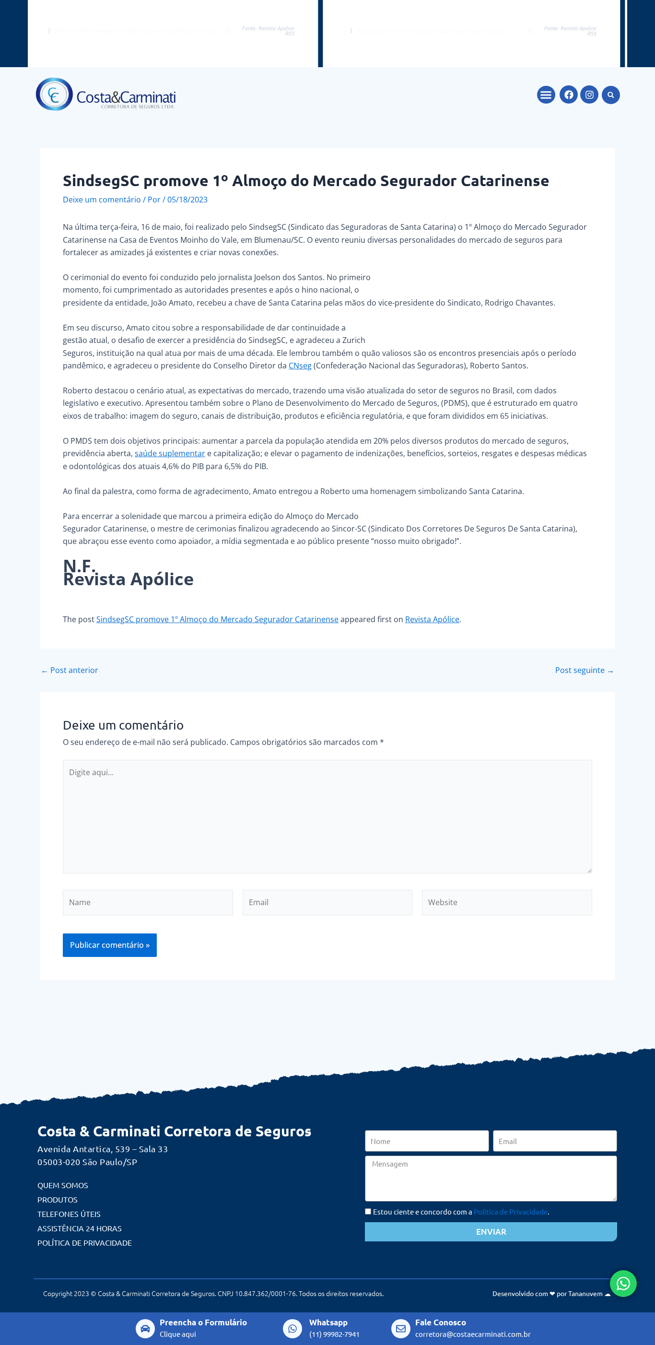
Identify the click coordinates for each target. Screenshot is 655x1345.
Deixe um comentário (102, 199)
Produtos (57, 1199)
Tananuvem (585, 1293)
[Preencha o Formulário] (145, 1328)
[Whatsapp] (292, 1328)
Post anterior (69, 670)
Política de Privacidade (84, 1242)
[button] (546, 95)
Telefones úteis (69, 1213)
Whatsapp (328, 1322)
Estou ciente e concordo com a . (461, 1211)
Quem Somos (62, 1185)
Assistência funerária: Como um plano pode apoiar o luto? (392, 31)
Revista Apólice (432, 619)
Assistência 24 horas (79, 1228)
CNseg (300, 365)
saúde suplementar (170, 453)
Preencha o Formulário (203, 1322)
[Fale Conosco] (400, 1328)
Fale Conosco (440, 1322)
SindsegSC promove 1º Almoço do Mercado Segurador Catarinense (217, 619)
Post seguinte (584, 670)
